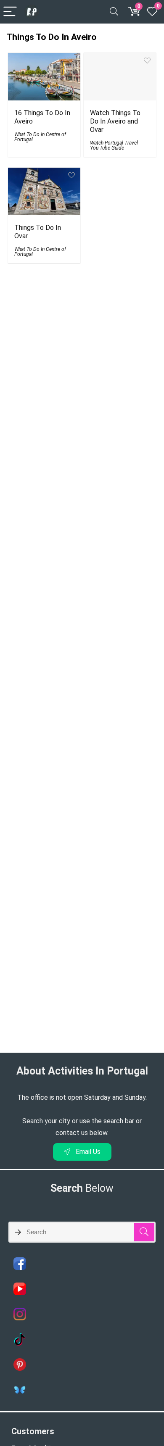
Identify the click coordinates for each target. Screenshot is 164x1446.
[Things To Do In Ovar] (44, 173)
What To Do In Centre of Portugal (40, 137)
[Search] (114, 12)
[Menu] (10, 12)
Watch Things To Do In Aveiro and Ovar (115, 121)
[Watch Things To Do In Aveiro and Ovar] (120, 59)
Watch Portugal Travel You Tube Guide (114, 145)
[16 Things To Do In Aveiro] (44, 59)
